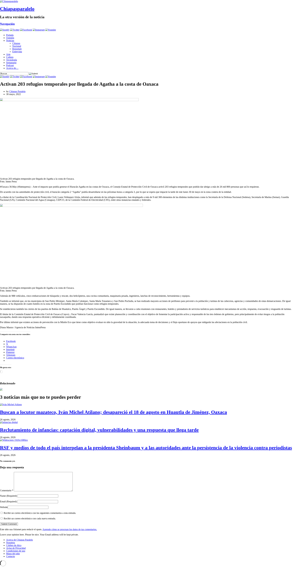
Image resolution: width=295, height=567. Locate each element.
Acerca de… (12, 68)
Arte (8, 54)
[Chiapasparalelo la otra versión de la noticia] (147, 1)
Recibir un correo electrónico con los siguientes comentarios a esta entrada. (40, 513)
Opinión (10, 37)
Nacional (16, 46)
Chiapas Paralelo (17, 91)
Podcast (10, 65)
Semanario (11, 62)
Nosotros (10, 542)
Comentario (6, 490)
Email (8, 501)
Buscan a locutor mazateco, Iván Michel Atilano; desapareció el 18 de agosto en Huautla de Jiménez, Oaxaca (113, 412)
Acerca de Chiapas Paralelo (19, 539)
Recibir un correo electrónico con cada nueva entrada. (30, 518)
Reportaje (17, 49)
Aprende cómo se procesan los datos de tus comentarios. (69, 529)
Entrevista (17, 51)
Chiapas (16, 43)
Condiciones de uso (15, 551)
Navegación (7, 23)
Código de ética (13, 545)
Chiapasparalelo (17, 8)
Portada (10, 35)
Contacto (10, 556)
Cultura (9, 57)
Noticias (10, 40)
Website (4, 507)
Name (8, 496)
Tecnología (11, 60)
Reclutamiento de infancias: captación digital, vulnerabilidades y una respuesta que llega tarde (99, 430)
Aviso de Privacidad (16, 548)
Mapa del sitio (13, 553)
